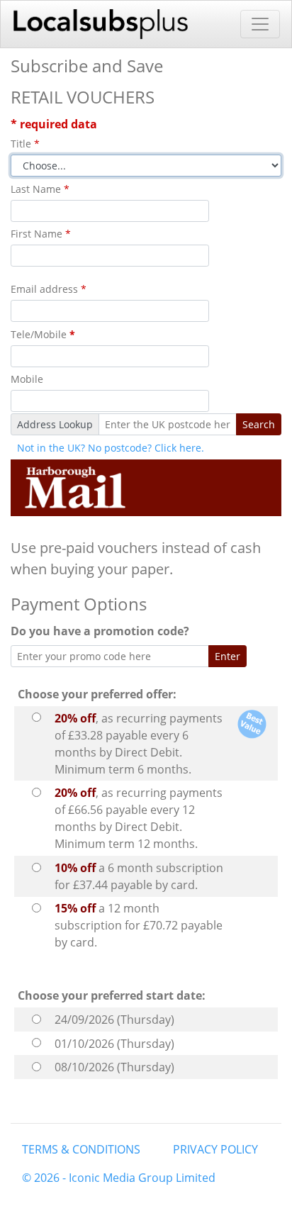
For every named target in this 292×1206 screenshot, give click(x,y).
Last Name (40, 189)
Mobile (27, 379)
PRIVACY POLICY (215, 1149)
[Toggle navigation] (260, 24)
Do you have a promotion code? (103, 631)
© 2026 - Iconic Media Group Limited (118, 1177)
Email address (48, 289)
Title (25, 143)
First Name (41, 233)
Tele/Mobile (43, 334)
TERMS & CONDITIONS (81, 1149)
